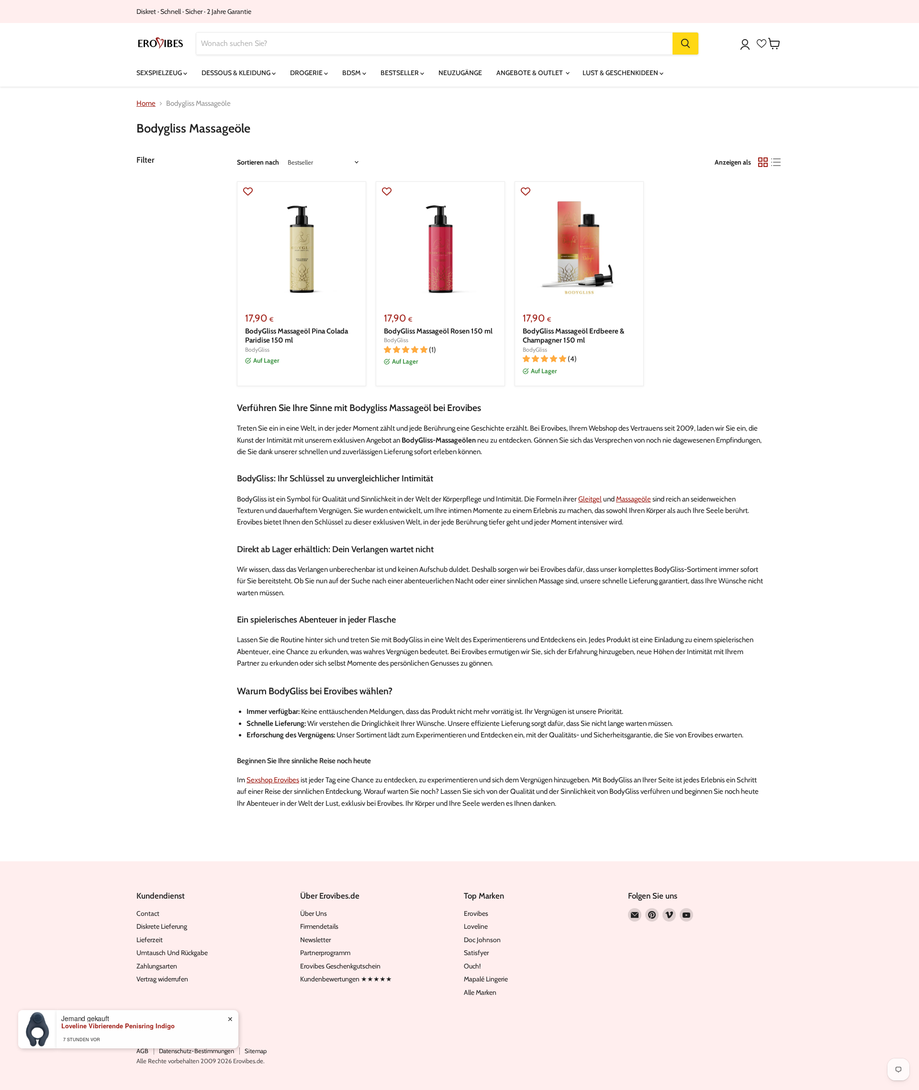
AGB (142, 1051)
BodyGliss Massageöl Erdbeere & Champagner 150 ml (573, 336)
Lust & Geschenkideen (621, 72)
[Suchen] (685, 44)
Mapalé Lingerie (486, 979)
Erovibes (476, 913)
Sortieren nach (258, 162)
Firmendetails (319, 926)
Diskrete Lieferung (161, 926)
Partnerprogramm (325, 952)
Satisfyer (476, 952)
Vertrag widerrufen (162, 979)
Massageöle (633, 499)
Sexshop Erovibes (273, 780)
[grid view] (763, 162)
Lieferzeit (149, 939)
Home (146, 104)
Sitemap (256, 1051)
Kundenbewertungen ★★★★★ (346, 979)
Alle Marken (480, 992)
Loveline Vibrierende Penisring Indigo (118, 1026)
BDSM (352, 72)
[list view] (776, 162)
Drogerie (307, 72)
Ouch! (472, 966)
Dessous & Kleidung (237, 72)
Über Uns (313, 913)
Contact (147, 913)
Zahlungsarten (156, 966)
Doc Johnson (482, 939)
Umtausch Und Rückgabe (172, 952)
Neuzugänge (460, 72)
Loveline (476, 926)
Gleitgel (590, 499)
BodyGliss (257, 349)
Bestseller (400, 72)
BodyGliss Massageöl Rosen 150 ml (438, 331)
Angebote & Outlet (530, 72)
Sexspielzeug (159, 72)
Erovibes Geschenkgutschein (340, 966)
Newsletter (315, 939)
